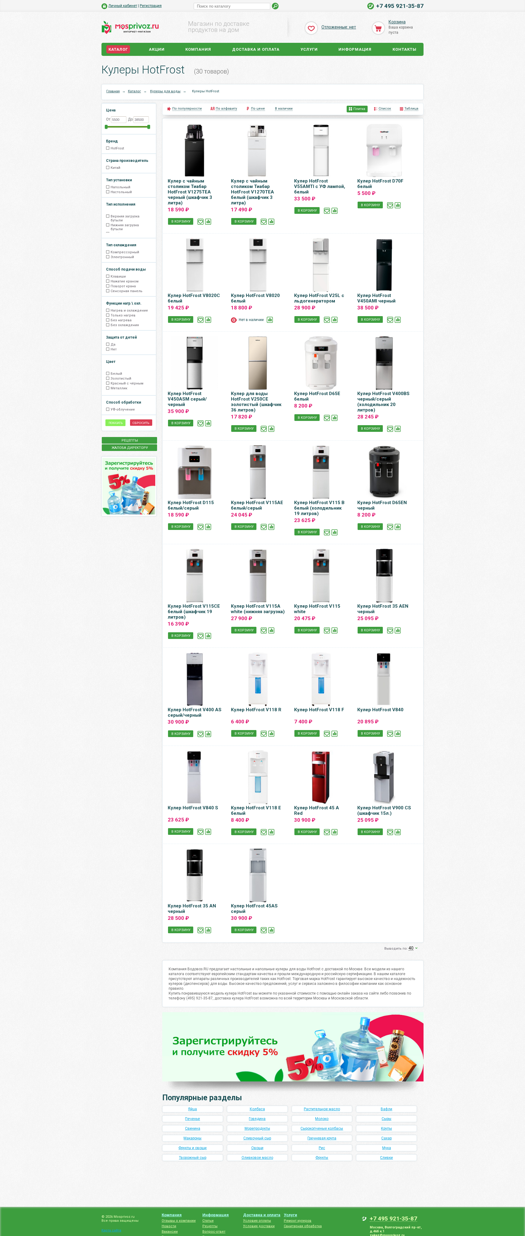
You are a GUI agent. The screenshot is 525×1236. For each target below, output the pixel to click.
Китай (115, 168)
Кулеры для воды (165, 91)
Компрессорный (125, 252)
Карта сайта (111, 1230)
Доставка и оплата (256, 49)
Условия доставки (259, 1226)
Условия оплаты (257, 1221)
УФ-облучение (123, 409)
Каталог (118, 49)
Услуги (309, 49)
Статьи (208, 1221)
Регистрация (151, 6)
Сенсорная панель (126, 291)
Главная (113, 91)
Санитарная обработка (303, 1226)
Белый (116, 374)
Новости (169, 1226)
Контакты (405, 49)
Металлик (119, 388)
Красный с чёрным (127, 383)
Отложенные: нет (338, 27)
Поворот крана (123, 286)
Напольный (120, 187)
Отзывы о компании (179, 1221)
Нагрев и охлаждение (129, 310)
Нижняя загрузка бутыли (125, 227)
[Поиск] (275, 6)
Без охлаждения (125, 325)
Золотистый (121, 379)
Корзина (397, 21)
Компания (198, 49)
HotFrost (117, 148)
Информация (355, 49)
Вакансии (170, 1232)
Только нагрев (123, 315)
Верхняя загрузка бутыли (125, 218)
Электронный (122, 257)
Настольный (121, 192)
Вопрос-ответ (213, 1232)
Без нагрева (121, 320)
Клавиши (118, 276)
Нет (114, 349)
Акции (157, 49)
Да (113, 345)
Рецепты (210, 1226)
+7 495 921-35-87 (400, 5)
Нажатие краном (125, 281)
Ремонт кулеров (297, 1221)
